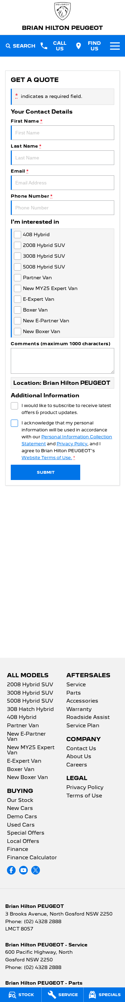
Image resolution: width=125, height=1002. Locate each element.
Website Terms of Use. (47, 457)
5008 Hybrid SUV (30, 701)
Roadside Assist (88, 717)
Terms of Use (84, 796)
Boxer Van (20, 769)
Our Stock (20, 800)
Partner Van (23, 726)
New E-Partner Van (26, 737)
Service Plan (82, 726)
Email (20, 171)
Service (76, 685)
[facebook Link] (11, 870)
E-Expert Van (24, 761)
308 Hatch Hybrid (30, 709)
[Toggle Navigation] (115, 46)
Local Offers (23, 841)
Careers (76, 765)
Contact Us (81, 749)
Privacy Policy (72, 443)
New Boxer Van (27, 777)
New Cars (20, 808)
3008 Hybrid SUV (30, 693)
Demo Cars (22, 817)
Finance (17, 849)
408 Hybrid (21, 717)
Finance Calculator (32, 858)
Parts (73, 693)
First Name (26, 121)
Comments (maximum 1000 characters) (60, 343)
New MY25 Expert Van (31, 750)
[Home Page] (62, 11)
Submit (46, 472)
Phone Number (31, 196)
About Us (78, 757)
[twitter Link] (35, 870)
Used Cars (21, 825)
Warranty (79, 709)
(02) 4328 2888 (42, 921)
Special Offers (25, 833)
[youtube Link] (23, 870)
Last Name (26, 146)
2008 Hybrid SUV (30, 685)
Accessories (82, 701)
